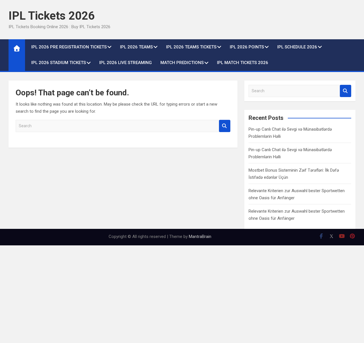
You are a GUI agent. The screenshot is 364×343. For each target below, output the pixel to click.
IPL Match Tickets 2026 (242, 62)
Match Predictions (182, 62)
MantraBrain (200, 236)
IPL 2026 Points (247, 47)
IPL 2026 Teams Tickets (191, 47)
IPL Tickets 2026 (52, 15)
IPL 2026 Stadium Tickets (58, 62)
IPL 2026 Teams (136, 47)
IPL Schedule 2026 (297, 47)
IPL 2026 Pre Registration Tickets (69, 47)
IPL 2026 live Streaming (125, 62)
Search (224, 126)
